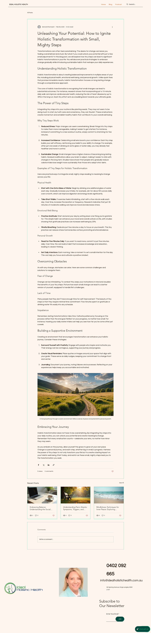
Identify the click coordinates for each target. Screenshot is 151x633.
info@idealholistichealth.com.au (121, 580)
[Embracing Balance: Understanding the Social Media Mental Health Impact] (42, 495)
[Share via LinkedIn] (49, 465)
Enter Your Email (112, 614)
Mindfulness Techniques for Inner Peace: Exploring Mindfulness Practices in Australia (107, 508)
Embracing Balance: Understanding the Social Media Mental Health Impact (41, 508)
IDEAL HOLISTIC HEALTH (18, 4)
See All (121, 483)
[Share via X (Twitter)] (43, 465)
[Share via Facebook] (38, 465)
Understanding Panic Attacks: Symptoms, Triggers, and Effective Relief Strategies (75, 508)
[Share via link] (54, 465)
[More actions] (112, 27)
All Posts (30, 12)
